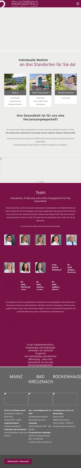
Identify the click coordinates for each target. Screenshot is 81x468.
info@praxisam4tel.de (12, 426)
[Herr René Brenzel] (9, 285)
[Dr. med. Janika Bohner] (9, 267)
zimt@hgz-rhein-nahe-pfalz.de (39, 442)
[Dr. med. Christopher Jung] (25, 285)
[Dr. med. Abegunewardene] (9, 240)
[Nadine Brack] (25, 327)
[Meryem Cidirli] (40, 327)
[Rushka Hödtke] (56, 327)
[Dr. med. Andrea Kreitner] (71, 267)
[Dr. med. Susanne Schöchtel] (25, 267)
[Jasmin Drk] (9, 327)
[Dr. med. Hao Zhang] (71, 240)
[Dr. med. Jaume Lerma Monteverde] (40, 285)
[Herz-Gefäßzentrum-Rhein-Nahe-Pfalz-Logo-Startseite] (25, 3)
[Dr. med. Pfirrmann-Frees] (56, 240)
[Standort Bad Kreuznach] (40, 82)
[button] (78, 3)
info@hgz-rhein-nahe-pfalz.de (64, 426)
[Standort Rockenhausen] (66, 82)
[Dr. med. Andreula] (25, 240)
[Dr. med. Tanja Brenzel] (40, 240)
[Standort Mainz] (15, 82)
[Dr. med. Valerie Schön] (40, 267)
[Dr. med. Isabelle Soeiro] (56, 285)
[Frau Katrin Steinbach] (56, 267)
